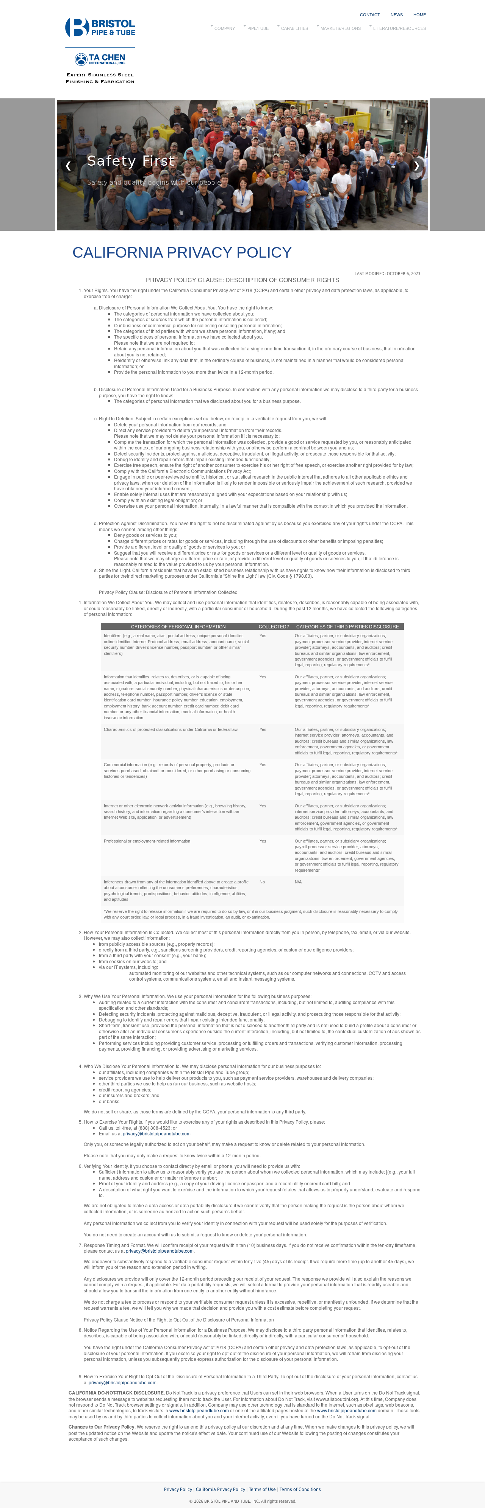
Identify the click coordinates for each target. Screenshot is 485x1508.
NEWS (397, 14)
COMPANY (224, 28)
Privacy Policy (178, 1489)
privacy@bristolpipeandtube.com (157, 1133)
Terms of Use (262, 1489)
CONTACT (370, 14)
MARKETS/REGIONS (341, 28)
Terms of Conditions (300, 1489)
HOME (419, 14)
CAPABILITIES (294, 28)
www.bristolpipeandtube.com (199, 1410)
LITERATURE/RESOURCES (399, 28)
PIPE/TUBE (258, 28)
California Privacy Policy (220, 1489)
